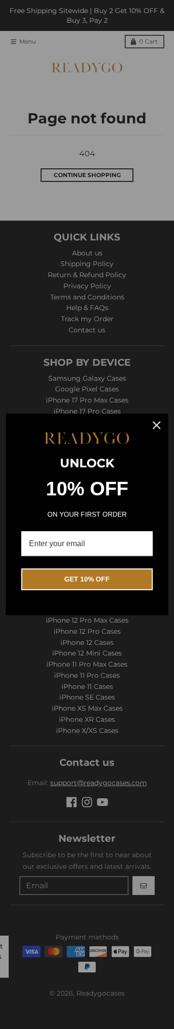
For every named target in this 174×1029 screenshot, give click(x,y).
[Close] (156, 425)
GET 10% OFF (87, 579)
